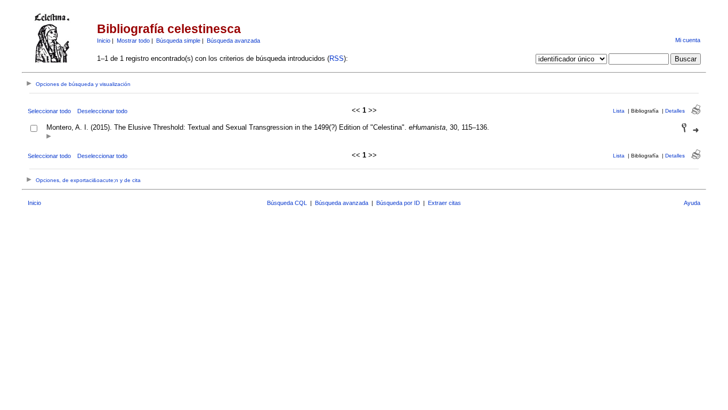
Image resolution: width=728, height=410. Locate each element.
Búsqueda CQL (287, 203)
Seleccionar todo (49, 111)
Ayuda (692, 203)
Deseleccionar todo (102, 111)
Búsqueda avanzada (233, 40)
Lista (619, 111)
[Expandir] (48, 137)
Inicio (103, 40)
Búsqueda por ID (398, 203)
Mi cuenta (687, 40)
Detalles (675, 111)
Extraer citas (444, 203)
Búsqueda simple (178, 40)
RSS (336, 58)
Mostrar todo (133, 40)
